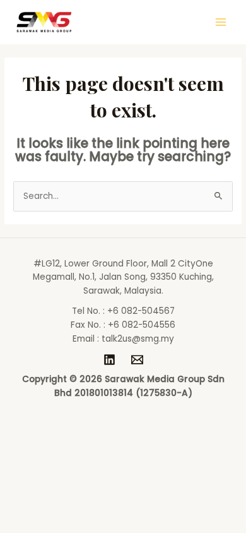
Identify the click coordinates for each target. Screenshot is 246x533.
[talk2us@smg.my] (137, 360)
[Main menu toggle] (221, 22)
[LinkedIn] (109, 360)
